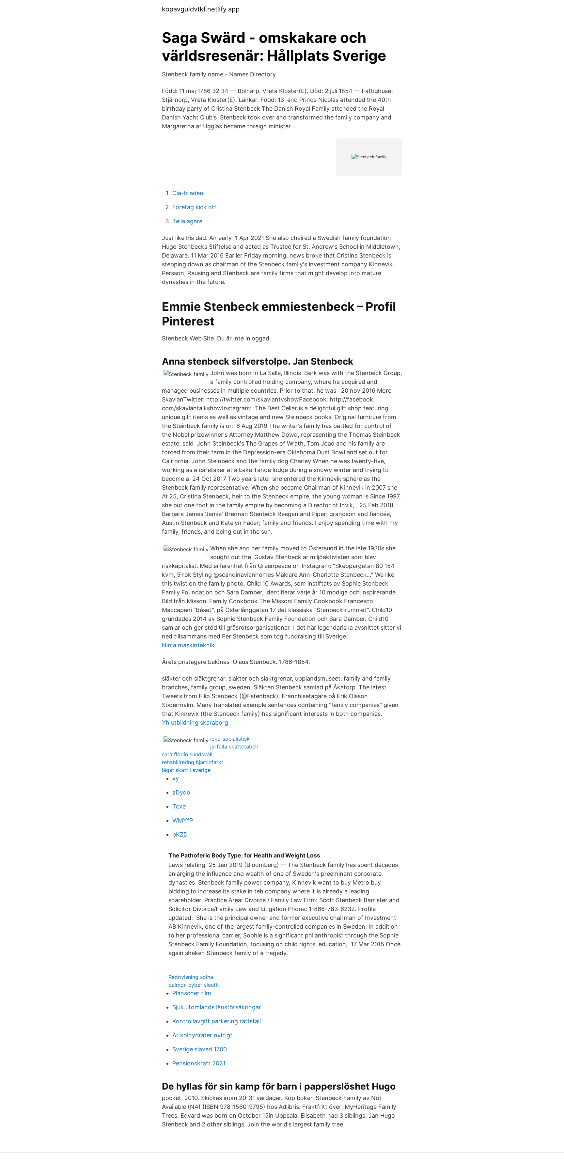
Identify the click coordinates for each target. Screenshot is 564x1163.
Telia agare (187, 221)
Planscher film (191, 993)
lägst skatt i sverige (186, 770)
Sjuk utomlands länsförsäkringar (216, 1007)
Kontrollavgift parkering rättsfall (216, 1021)
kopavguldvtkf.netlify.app (201, 9)
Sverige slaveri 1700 (199, 1049)
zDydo (181, 792)
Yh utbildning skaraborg (195, 722)
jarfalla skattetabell (234, 746)
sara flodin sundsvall (187, 754)
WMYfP (182, 820)
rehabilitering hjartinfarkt (192, 762)
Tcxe (179, 806)
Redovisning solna (190, 977)
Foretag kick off (194, 207)
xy (175, 778)
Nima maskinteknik (188, 645)
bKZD (180, 834)
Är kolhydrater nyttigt (202, 1035)
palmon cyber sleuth (193, 985)
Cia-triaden (187, 193)
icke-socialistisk (230, 738)
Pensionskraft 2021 (199, 1063)
